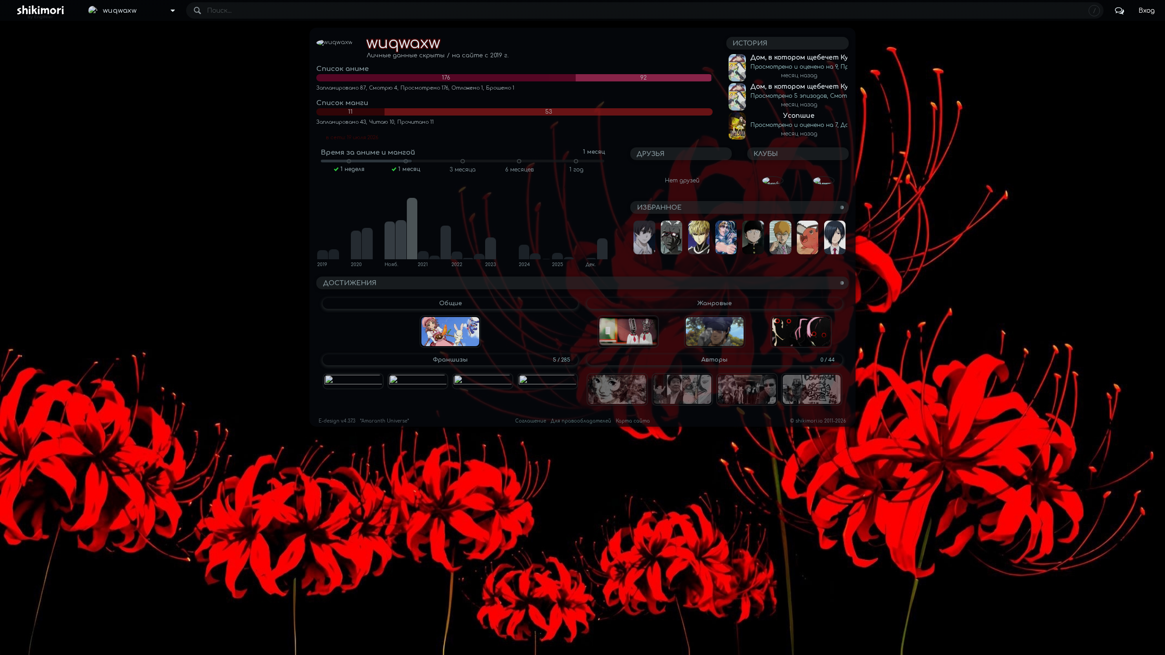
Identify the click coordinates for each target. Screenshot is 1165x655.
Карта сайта (633, 420)
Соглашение (530, 420)
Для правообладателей (581, 420)
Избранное (659, 207)
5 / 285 (561, 360)
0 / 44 (828, 360)
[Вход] (1146, 10)
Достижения (349, 283)
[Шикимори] (40, 10)
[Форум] (1119, 10)
